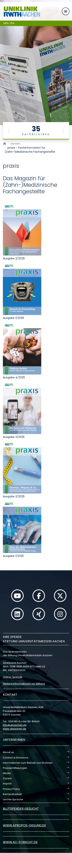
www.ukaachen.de (14, 728)
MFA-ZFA (9, 23)
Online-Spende (12, 677)
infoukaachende (14, 725)
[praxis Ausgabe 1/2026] (22, 289)
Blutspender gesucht (21, 808)
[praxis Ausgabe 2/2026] (22, 229)
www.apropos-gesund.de (24, 825)
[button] (8, 130)
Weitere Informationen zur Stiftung (24, 683)
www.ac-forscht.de (20, 842)
